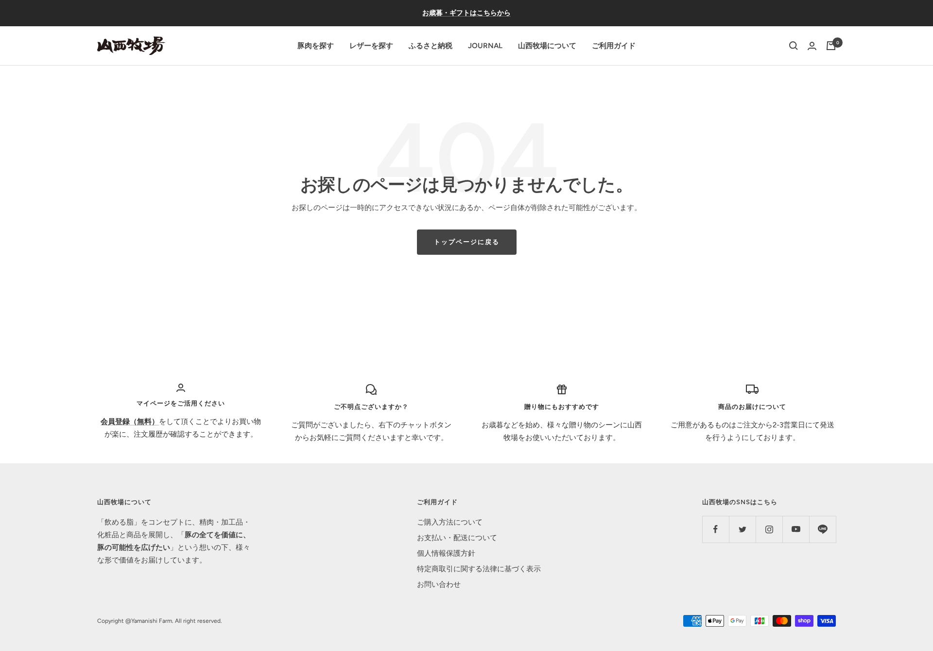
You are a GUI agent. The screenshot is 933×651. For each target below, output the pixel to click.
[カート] (831, 45)
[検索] (793, 45)
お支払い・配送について (457, 537)
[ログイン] (812, 46)
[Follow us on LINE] (822, 529)
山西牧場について (547, 45)
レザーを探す (371, 45)
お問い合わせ (439, 584)
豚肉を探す (315, 45)
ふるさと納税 (430, 45)
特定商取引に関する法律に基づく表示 (479, 568)
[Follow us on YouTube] (795, 529)
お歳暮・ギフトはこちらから (466, 13)
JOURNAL (485, 45)
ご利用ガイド (614, 45)
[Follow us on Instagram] (769, 529)
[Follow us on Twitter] (742, 529)
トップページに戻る (467, 242)
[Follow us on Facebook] (715, 529)
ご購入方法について (450, 522)
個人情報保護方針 (446, 553)
